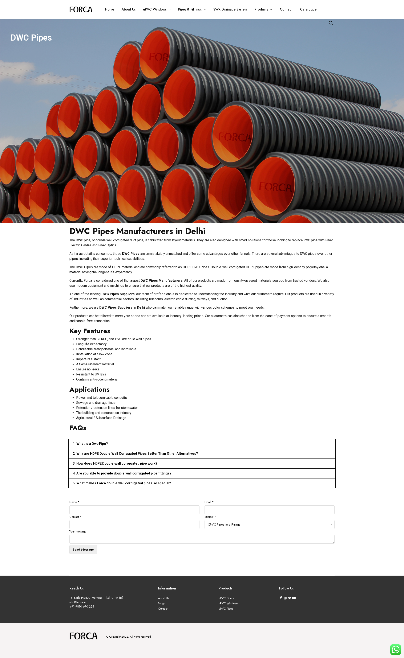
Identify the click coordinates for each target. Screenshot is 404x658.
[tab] (202, 444)
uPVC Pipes (226, 608)
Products (261, 9)
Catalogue (308, 9)
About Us (129, 9)
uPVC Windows (155, 9)
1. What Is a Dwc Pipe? (90, 444)
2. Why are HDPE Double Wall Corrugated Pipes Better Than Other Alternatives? (135, 454)
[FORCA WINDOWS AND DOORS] (81, 9)
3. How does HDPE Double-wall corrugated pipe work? (115, 463)
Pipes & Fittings (190, 9)
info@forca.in (77, 602)
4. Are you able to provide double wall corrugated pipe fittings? (122, 473)
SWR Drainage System (230, 9)
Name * (74, 502)
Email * (209, 502)
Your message (77, 531)
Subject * (210, 517)
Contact (286, 9)
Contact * (75, 517)
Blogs (161, 603)
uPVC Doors (226, 598)
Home (109, 9)
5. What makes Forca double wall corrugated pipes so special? (122, 483)
